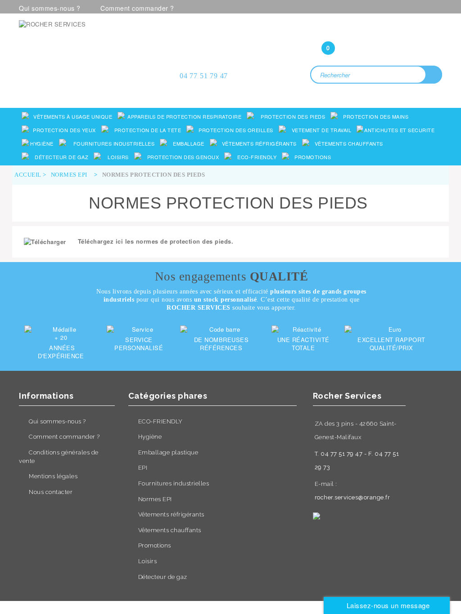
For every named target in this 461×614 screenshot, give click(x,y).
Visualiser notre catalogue (87, 80)
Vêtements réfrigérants (171, 514)
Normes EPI (155, 499)
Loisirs (147, 561)
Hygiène (150, 436)
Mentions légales (53, 476)
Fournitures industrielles (173, 483)
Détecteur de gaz (162, 577)
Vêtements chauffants (169, 530)
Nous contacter (50, 492)
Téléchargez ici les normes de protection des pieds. (156, 241)
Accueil (27, 174)
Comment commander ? (137, 8)
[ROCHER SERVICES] (85, 44)
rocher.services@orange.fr (352, 497)
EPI (143, 467)
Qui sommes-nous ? (50, 8)
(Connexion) (376, 30)
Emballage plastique (168, 452)
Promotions (154, 545)
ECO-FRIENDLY (160, 421)
